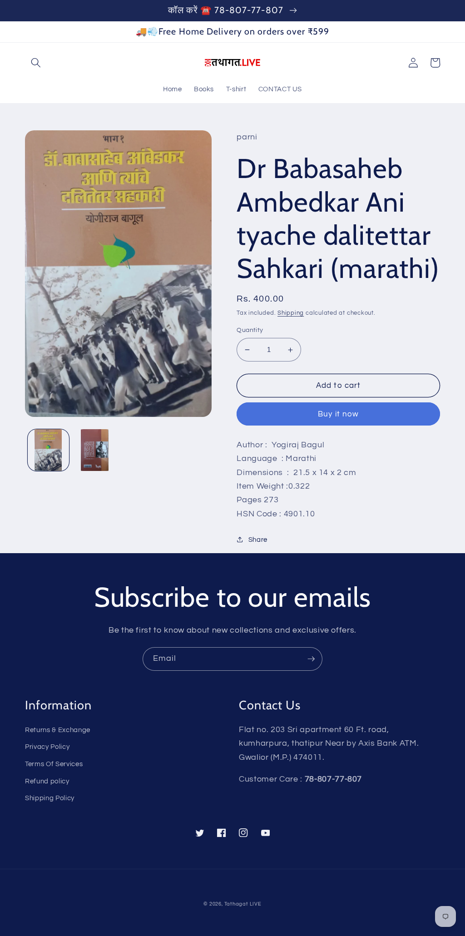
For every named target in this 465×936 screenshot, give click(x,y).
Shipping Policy (49, 798)
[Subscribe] (311, 659)
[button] (36, 63)
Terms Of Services (54, 764)
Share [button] (257, 539)
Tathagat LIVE (243, 903)
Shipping (290, 313)
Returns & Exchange (57, 729)
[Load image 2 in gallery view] (94, 449)
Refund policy (47, 781)
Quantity (250, 330)
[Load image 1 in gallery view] (48, 449)
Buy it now (338, 414)
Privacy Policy (47, 746)
